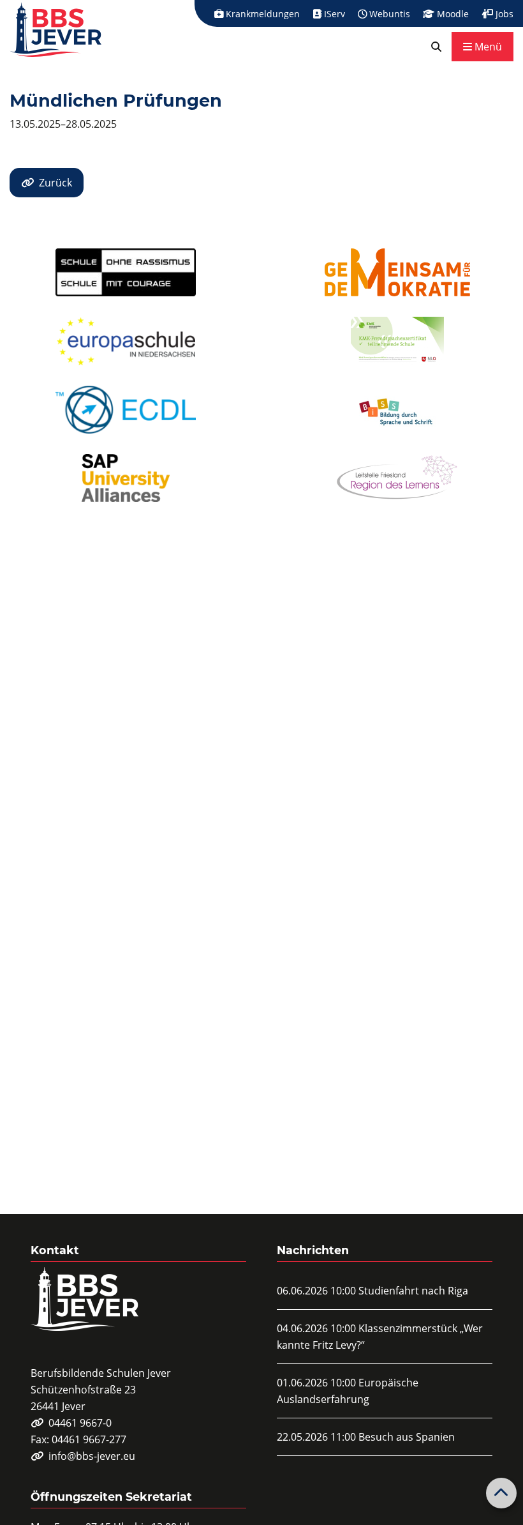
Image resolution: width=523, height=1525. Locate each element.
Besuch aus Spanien (406, 1437)
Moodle (451, 14)
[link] (436, 46)
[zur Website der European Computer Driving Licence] (125, 410)
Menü (487, 47)
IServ (333, 14)
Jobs (503, 14)
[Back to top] (501, 1493)
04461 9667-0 (80, 1423)
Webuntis (388, 14)
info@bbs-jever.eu (91, 1456)
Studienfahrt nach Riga (413, 1291)
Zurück (55, 183)
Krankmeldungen (261, 14)
